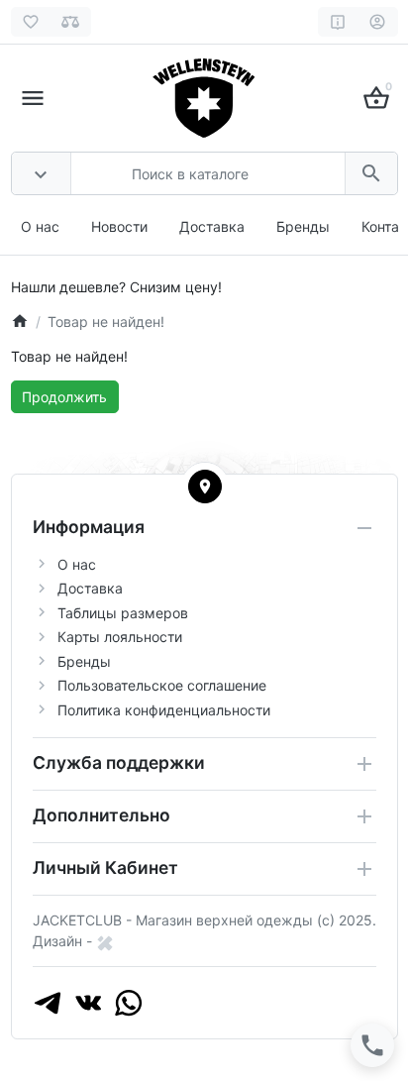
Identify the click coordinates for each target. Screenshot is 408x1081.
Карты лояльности (119, 636)
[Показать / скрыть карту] (205, 486)
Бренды (303, 226)
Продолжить (64, 396)
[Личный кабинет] (377, 22)
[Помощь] (338, 22)
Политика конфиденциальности (163, 710)
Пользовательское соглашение (161, 685)
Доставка (212, 226)
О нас (40, 226)
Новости (119, 226)
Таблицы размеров (122, 612)
